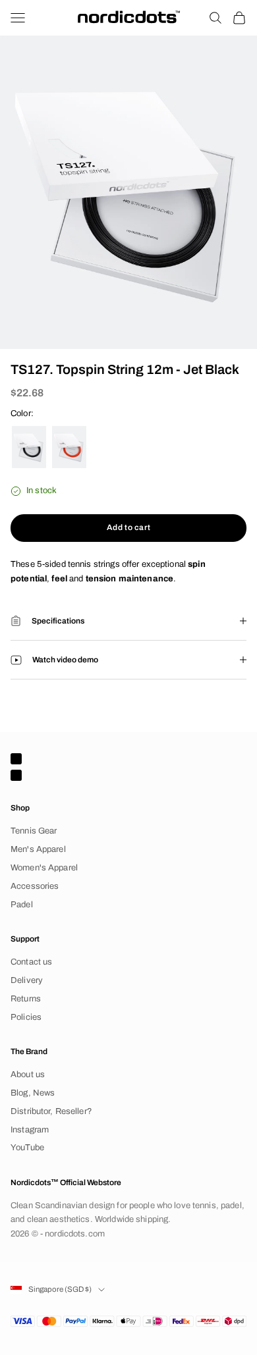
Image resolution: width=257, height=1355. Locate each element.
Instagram (30, 1129)
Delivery (27, 980)
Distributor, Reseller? (51, 1111)
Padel (22, 904)
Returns (26, 998)
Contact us (31, 962)
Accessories (35, 886)
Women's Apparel (44, 867)
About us (28, 1074)
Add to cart (129, 527)
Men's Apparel (38, 849)
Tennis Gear (34, 831)
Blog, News (33, 1093)
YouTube (27, 1147)
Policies (26, 1017)
